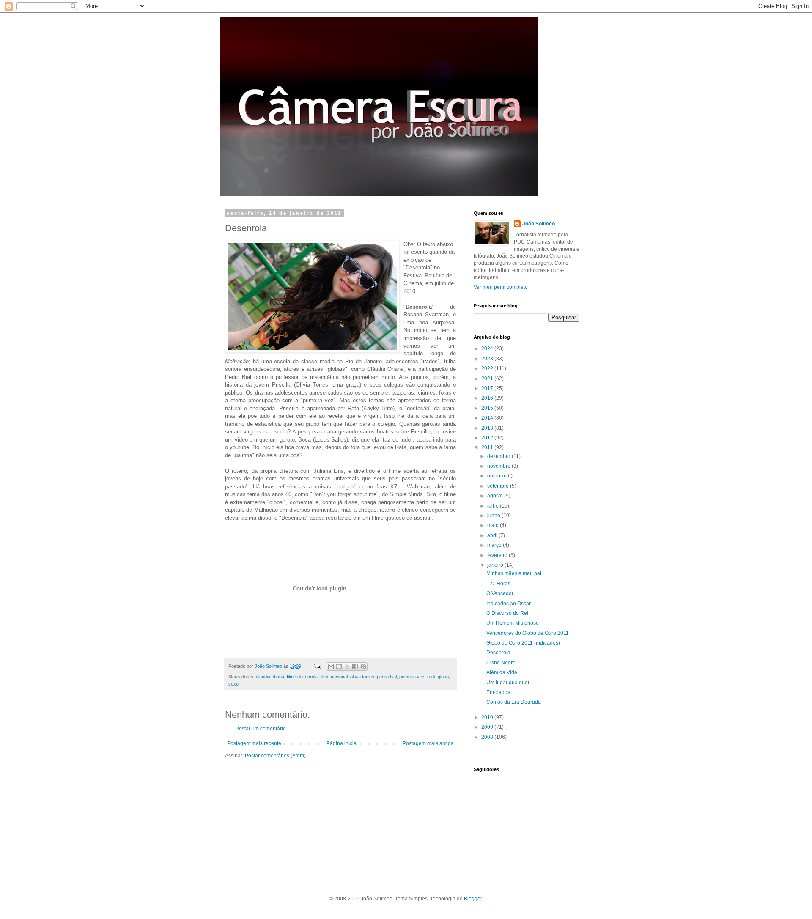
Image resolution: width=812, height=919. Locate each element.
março (495, 545)
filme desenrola (302, 676)
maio (493, 525)
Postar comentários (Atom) (275, 756)
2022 (487, 368)
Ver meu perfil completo (501, 287)
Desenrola (498, 653)
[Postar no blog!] (339, 666)
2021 (487, 378)
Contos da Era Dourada (513, 702)
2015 (487, 408)
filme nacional (334, 676)
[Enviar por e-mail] (331, 666)
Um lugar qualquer (507, 683)
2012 (487, 438)
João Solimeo (538, 224)
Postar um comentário (261, 729)
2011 (487, 447)
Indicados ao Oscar (508, 603)
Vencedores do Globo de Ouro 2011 (527, 633)
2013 (487, 428)
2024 (487, 348)
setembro (498, 486)
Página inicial (342, 743)
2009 (487, 727)
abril (493, 535)
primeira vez (412, 676)
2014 (487, 418)
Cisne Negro (501, 663)
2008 (487, 737)
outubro (496, 476)
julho (493, 506)
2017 (487, 388)
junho (494, 515)
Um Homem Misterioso (512, 623)
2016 (487, 398)
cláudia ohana (270, 676)
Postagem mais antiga (428, 743)
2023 (487, 359)
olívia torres (362, 676)
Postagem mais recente (254, 743)
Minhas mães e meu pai (513, 573)
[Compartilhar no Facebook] (355, 666)
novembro (499, 466)
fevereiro (498, 555)
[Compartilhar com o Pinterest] (363, 666)
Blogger (473, 899)
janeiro (496, 565)
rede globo (438, 676)
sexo (233, 683)
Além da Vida (501, 672)
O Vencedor (499, 593)
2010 (487, 717)
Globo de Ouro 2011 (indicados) (523, 643)
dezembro (499, 456)
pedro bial (387, 676)
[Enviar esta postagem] (317, 666)
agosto (495, 496)
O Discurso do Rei (507, 613)
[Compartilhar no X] (347, 666)
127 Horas (498, 584)
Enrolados (498, 692)
